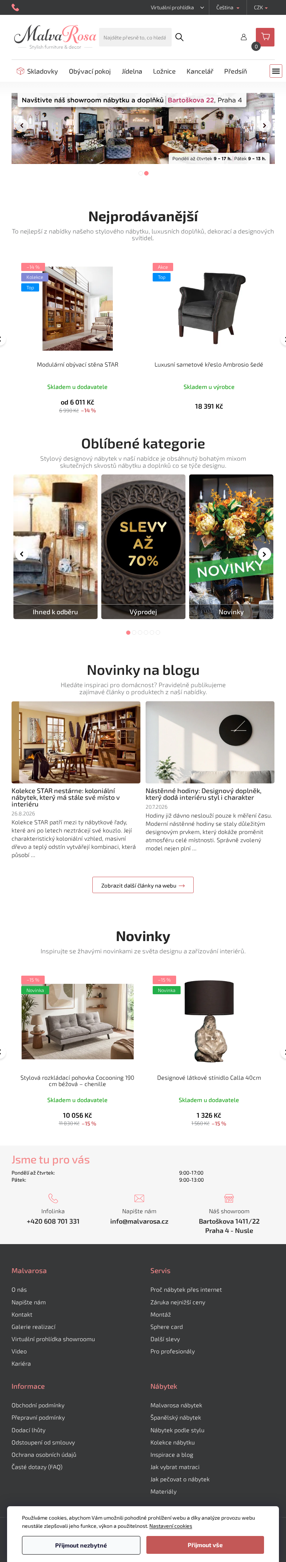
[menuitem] (37, 71)
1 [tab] (128, 632)
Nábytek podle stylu (177, 1429)
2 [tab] (134, 632)
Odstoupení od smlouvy (43, 1442)
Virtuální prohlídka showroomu (53, 1338)
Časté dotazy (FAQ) (37, 1466)
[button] (21, 128)
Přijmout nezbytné (81, 1545)
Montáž (160, 1314)
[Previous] (21, 553)
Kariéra (21, 1363)
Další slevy (165, 1338)
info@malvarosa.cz (139, 1221)
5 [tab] (152, 632)
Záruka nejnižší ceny (177, 1301)
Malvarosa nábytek (176, 1404)
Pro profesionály (172, 1351)
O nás (19, 1289)
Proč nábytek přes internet (186, 1289)
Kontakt (22, 1314)
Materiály (163, 1491)
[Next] (264, 553)
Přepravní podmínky (38, 1417)
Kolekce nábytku (172, 1442)
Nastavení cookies (170, 1526)
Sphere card (166, 1326)
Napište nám (29, 1301)
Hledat (179, 37)
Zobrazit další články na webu (139, 885)
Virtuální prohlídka (172, 7)
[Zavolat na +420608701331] (16, 7)
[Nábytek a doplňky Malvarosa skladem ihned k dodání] (55, 546)
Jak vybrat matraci (175, 1466)
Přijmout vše (205, 1544)
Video (19, 1351)
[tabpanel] (55, 546)
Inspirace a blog (171, 1454)
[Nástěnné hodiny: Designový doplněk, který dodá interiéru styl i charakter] (210, 742)
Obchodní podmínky (38, 1404)
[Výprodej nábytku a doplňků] (143, 546)
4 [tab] (146, 632)
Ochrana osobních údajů (44, 1454)
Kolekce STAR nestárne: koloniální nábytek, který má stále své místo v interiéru (66, 797)
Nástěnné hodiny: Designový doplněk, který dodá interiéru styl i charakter (203, 794)
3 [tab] (140, 632)
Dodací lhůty (28, 1429)
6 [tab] (158, 632)
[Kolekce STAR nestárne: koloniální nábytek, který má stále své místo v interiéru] (76, 742)
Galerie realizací (33, 1326)
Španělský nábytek (175, 1417)
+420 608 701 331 (53, 1221)
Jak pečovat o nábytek (180, 1478)
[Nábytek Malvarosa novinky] (231, 546)
